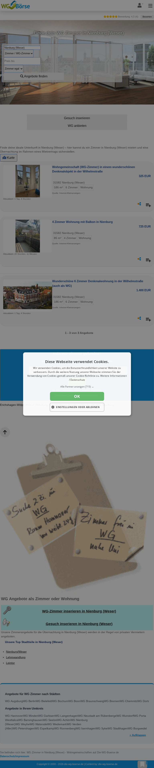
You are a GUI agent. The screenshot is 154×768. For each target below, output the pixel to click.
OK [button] (77, 396)
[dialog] (77, 384)
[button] (77, 387)
